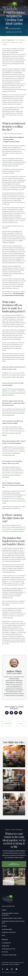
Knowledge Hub (6, 943)
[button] (25, 7)
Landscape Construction (9, 932)
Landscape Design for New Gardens (12, 918)
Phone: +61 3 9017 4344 (8, 906)
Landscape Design (7, 929)
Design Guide (5, 946)
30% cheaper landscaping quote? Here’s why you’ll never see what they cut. (13, 804)
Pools (3, 935)
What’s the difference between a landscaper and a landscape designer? (14, 781)
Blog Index (10, 40)
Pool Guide (5, 952)
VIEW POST (10, 764)
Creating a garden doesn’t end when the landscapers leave (13, 757)
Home (4, 40)
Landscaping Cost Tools (8, 949)
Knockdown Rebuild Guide (9, 955)
